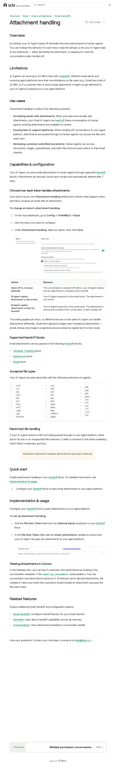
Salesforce (19, 356)
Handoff (65, 76)
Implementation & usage (23, 481)
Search (41, 4)
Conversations (21, 625)
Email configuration (41, 16)
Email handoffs (63, 16)
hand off (59, 120)
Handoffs (18, 619)
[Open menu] (109, 5)
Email (25, 16)
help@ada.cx (82, 640)
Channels (15, 16)
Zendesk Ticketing (24, 350)
